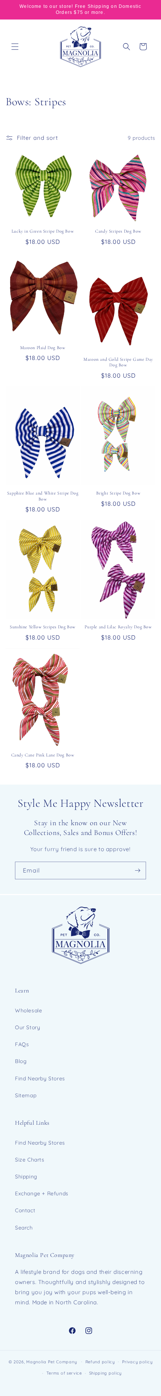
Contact (25, 1210)
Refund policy (100, 1361)
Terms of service (64, 1373)
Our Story (27, 1027)
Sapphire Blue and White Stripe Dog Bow (42, 496)
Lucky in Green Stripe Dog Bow (43, 231)
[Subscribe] (137, 870)
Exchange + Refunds (42, 1193)
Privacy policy (137, 1361)
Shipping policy (105, 1373)
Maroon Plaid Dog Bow (43, 347)
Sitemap (25, 1095)
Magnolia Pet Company (51, 1361)
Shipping (26, 1176)
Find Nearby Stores (40, 1078)
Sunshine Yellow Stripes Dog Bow (43, 626)
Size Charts (30, 1159)
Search (24, 1227)
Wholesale (28, 1010)
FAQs (22, 1044)
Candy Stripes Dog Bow (118, 231)
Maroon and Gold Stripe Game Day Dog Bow (118, 362)
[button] (15, 46)
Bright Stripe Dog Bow (118, 493)
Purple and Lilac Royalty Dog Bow (118, 626)
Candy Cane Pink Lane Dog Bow (43, 755)
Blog (21, 1061)
